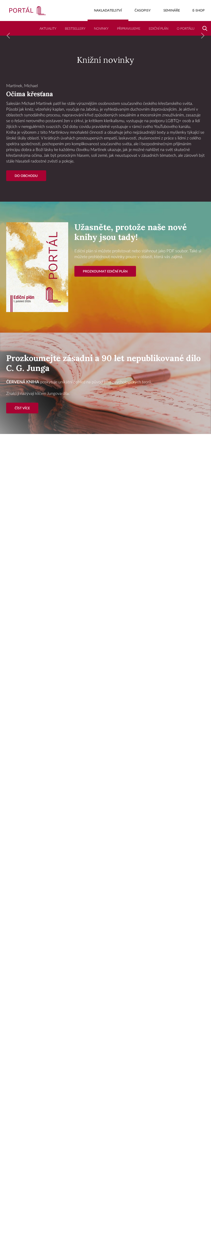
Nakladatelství (108, 10)
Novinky (101, 28)
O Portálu (186, 28)
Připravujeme (128, 28)
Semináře (171, 10)
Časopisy (143, 10)
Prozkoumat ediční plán (105, 271)
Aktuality (48, 28)
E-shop (198, 10)
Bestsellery (75, 28)
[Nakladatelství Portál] (23, 10)
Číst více (22, 408)
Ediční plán (158, 28)
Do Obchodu (26, 176)
